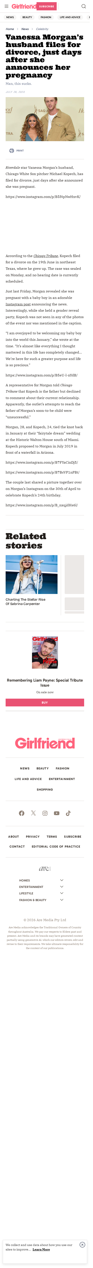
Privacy (33, 836)
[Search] (83, 6)
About (13, 836)
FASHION (46, 17)
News (25, 29)
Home (10, 29)
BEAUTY (27, 17)
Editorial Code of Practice (56, 846)
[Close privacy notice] (82, 1244)
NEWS (10, 17)
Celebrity (42, 29)
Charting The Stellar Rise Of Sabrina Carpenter (25, 601)
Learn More (41, 1249)
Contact (17, 846)
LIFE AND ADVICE (70, 17)
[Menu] (6, 6)
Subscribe (46, 6)
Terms (52, 836)
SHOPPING (45, 789)
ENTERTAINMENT (62, 779)
